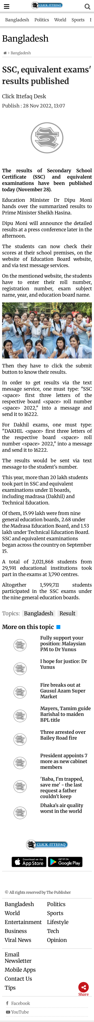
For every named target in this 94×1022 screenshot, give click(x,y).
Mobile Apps (20, 969)
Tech (53, 931)
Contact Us (18, 978)
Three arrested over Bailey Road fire (63, 735)
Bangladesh (17, 19)
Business (16, 931)
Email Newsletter (18, 957)
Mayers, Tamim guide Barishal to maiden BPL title (65, 714)
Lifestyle (57, 922)
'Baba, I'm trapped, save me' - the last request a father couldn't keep (61, 787)
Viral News (18, 940)
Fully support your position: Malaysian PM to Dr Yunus (63, 643)
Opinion (57, 940)
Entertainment (23, 922)
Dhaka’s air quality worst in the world (61, 808)
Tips (10, 987)
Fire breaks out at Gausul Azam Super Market (62, 691)
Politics (41, 19)
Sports (78, 19)
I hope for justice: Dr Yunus (63, 664)
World (60, 19)
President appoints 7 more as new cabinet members (63, 761)
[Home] (5, 52)
